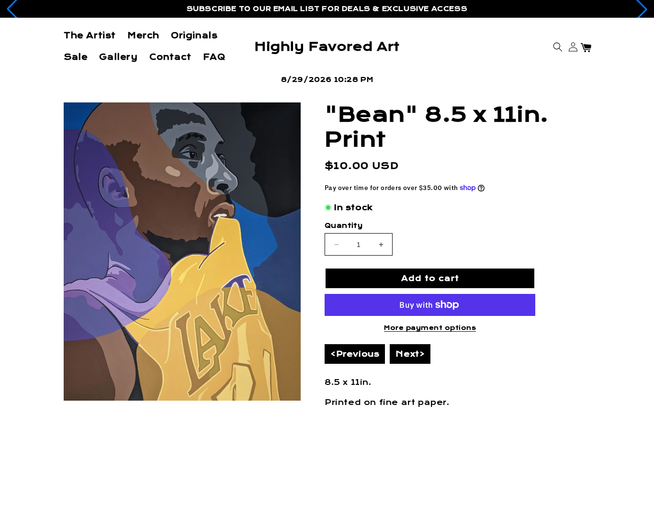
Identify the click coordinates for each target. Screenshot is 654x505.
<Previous (354, 354)
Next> (410, 354)
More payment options (430, 328)
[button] (557, 47)
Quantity (343, 226)
